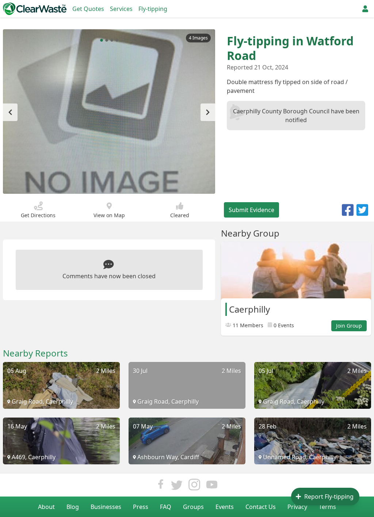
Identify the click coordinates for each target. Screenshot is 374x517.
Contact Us (260, 507)
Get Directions (38, 215)
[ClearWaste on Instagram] (194, 486)
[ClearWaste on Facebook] (160, 486)
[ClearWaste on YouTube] (212, 486)
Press (140, 507)
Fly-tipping (152, 9)
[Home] (34, 9)
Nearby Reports (35, 353)
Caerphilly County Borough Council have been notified (296, 115)
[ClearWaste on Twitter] (177, 486)
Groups (193, 507)
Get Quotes (88, 9)
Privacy (297, 507)
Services (121, 9)
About (46, 507)
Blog (72, 507)
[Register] (365, 9)
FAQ (165, 507)
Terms (327, 507)
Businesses (106, 507)
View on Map (109, 215)
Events (224, 507)
